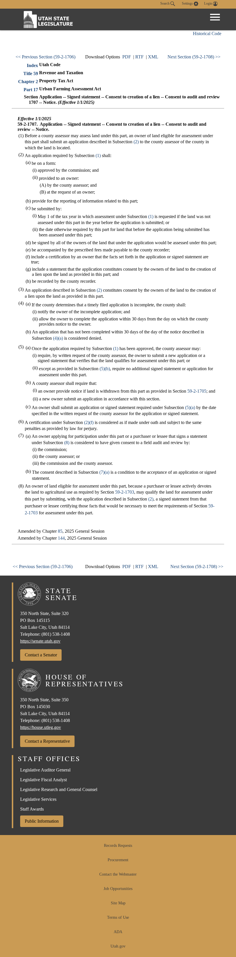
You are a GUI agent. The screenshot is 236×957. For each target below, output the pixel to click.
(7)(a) (104, 472)
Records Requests (118, 845)
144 (61, 538)
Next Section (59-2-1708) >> (194, 56)
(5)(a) (190, 407)
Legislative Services (38, 799)
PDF (126, 56)
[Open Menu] (215, 17)
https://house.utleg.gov (40, 727)
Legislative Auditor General (45, 769)
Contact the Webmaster (118, 874)
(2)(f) (89, 422)
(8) (66, 442)
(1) (98, 155)
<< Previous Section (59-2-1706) (45, 56)
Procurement (118, 860)
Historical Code (207, 33)
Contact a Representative (47, 741)
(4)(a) (58, 338)
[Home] (48, 19)
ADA (118, 932)
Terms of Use (118, 917)
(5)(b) (105, 368)
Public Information (42, 821)
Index (32, 65)
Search (165, 3)
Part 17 (31, 89)
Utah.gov (118, 946)
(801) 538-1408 (55, 634)
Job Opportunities (118, 889)
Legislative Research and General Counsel (58, 789)
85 (60, 531)
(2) (136, 141)
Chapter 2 (28, 81)
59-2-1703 (124, 492)
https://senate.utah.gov (40, 641)
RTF (139, 56)
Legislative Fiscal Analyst (43, 779)
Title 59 (30, 73)
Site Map (118, 903)
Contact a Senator (41, 654)
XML (153, 56)
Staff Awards (32, 809)
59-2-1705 (196, 391)
